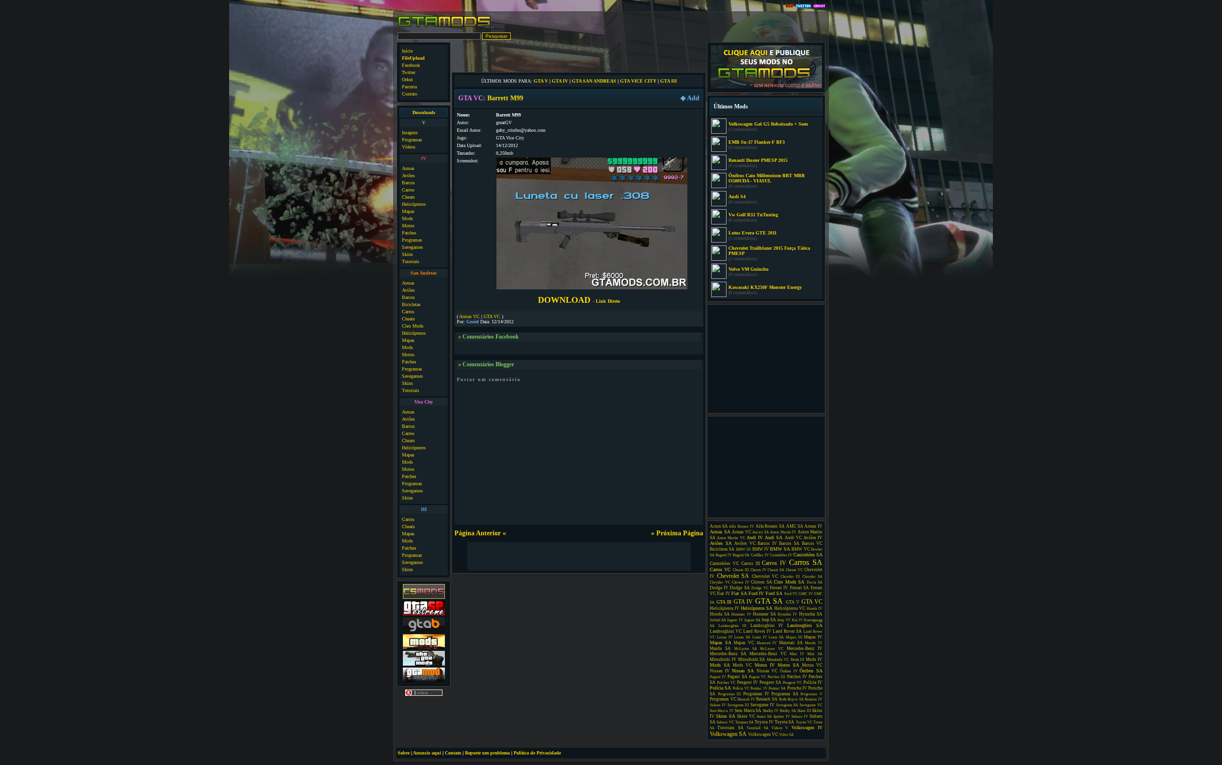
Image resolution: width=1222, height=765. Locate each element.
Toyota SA (784, 722)
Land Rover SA (787, 631)
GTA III (668, 81)
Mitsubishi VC (778, 660)
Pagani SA (737, 676)
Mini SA (814, 654)
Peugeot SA (770, 682)
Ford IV (756, 593)
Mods (407, 218)
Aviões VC (745, 543)
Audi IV (755, 537)
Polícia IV (812, 682)
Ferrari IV (779, 587)
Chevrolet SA (733, 576)
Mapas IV (813, 637)
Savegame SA (787, 705)
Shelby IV (771, 711)
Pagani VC (757, 677)
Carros (408, 189)
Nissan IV (720, 671)
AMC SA (794, 526)
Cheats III (741, 570)
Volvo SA (786, 735)
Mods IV (814, 659)
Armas (408, 168)
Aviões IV (812, 537)
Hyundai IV (787, 614)
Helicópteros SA (756, 608)
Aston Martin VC (731, 538)
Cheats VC (794, 570)
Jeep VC (783, 620)
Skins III (804, 711)
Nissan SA (743, 670)
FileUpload (413, 58)
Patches (409, 232)
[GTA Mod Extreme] (423, 681)
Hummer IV (741, 614)
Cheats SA (776, 570)
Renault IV (746, 699)
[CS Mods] (423, 597)
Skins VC (746, 716)
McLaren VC (771, 649)
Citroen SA (761, 582)
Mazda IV (813, 643)
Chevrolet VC (765, 576)
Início (407, 50)
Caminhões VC (724, 563)
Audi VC (793, 537)
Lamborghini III (732, 626)
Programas (412, 139)
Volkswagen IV (806, 727)
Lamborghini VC (726, 631)
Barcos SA (789, 543)
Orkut (407, 79)
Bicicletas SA (722, 549)
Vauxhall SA (757, 728)
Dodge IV (719, 587)
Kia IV (797, 620)
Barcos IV (767, 543)
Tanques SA (744, 722)
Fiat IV (723, 593)
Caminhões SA (807, 554)
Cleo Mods (412, 326)
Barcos (408, 182)
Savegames (412, 247)
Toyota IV (764, 722)
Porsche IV (797, 688)
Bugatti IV (724, 555)
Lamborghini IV (766, 625)
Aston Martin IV (783, 532)
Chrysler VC (720, 582)
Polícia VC (741, 688)
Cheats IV (758, 570)
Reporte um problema (487, 752)
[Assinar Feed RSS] (789, 6)
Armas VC (469, 316)
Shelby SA (788, 711)
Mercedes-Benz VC (768, 653)
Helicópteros (414, 204)
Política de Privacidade (537, 752)
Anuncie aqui (427, 752)
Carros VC (720, 569)
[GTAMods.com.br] (446, 27)
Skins (407, 254)
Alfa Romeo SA (770, 526)
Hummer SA (764, 614)
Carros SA (805, 562)
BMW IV (760, 549)
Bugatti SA (741, 555)
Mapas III (794, 637)
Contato (409, 93)
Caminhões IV (781, 555)
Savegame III (738, 705)
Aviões (408, 175)
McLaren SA (745, 649)
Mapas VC (744, 642)
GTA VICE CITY (638, 81)
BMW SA (780, 549)
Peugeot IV (747, 682)
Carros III (750, 563)
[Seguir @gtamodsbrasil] (803, 6)
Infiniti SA (718, 620)
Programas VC (723, 699)
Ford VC (791, 594)
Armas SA (720, 531)
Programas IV (756, 693)
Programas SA (785, 693)
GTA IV (560, 81)
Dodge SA (739, 587)
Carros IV (774, 563)
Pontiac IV (758, 688)
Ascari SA (760, 532)
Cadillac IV (760, 555)
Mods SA (720, 665)
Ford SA (774, 593)
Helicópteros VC (789, 608)
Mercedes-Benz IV (804, 648)
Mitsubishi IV (723, 659)
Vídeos (408, 146)
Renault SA (767, 699)
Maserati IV (767, 643)
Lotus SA (776, 637)
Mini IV (797, 654)
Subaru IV (799, 716)
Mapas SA (720, 642)
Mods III (797, 660)
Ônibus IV (789, 671)
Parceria (409, 86)
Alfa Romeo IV (741, 526)
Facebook (411, 65)
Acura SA (719, 526)
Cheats (408, 197)
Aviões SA (721, 543)
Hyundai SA (811, 614)
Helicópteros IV (724, 608)
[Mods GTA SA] (423, 647)
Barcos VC (812, 543)
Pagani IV (718, 677)
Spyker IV (781, 716)
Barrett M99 (505, 98)
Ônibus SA (811, 670)
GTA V (541, 81)
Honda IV (814, 608)
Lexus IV (725, 637)
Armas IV (813, 526)
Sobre (404, 752)
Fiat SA (739, 593)
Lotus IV (759, 637)
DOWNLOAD (579, 300)
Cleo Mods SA (789, 581)
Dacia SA (815, 582)
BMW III (743, 549)
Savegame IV (762, 704)
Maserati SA (791, 642)
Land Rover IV (757, 631)
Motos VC (812, 665)
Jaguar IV (735, 620)
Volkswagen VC (763, 734)
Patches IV (797, 676)
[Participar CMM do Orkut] (819, 6)
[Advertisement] (579, 56)
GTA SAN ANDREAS (594, 81)
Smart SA (764, 716)
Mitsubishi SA (752, 659)
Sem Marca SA (748, 710)
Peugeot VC (792, 682)
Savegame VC (811, 705)
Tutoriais (410, 261)
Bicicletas (411, 304)
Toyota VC (804, 722)
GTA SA (769, 601)
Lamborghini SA (804, 625)
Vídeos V (779, 728)
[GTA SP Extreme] (423, 614)
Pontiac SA (777, 688)
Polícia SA (720, 688)
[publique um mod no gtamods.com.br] (766, 87)
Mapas (408, 211)
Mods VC (742, 665)
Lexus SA (742, 637)
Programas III (729, 694)
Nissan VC (767, 671)
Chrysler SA (812, 576)
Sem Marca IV (722, 711)
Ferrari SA (799, 587)
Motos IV (765, 665)
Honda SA (720, 614)
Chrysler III (790, 576)
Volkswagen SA (728, 734)
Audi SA (773, 537)
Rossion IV (813, 699)
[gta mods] (423, 631)
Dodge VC (760, 588)
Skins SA (725, 716)
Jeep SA (768, 619)
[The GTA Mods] (423, 664)
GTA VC (492, 316)
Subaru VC (725, 722)
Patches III (776, 677)
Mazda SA (720, 648)
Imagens (410, 132)
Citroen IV (740, 582)
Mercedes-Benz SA (728, 653)
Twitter (408, 72)
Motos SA (788, 665)
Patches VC (726, 682)
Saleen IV (718, 705)
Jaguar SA (752, 620)
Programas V (811, 694)
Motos (408, 225)
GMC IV (805, 594)
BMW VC (800, 549)
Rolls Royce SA (791, 699)
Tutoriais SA (730, 727)
